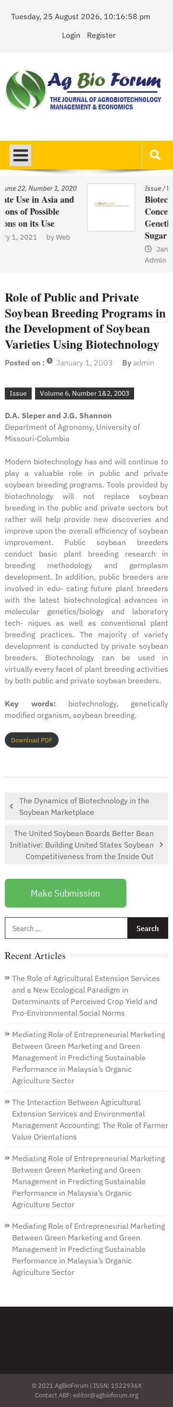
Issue (86, 188)
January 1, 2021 (117, 249)
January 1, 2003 (84, 362)
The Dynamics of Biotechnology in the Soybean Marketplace (84, 806)
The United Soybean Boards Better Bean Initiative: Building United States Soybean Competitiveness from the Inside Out (82, 844)
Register (101, 35)
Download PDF (31, 740)
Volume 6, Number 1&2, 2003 (84, 393)
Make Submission (65, 892)
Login (71, 35)
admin (143, 362)
